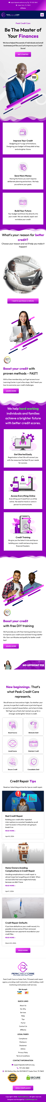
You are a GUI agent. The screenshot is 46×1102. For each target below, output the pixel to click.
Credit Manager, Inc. (31, 1099)
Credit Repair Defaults (16, 922)
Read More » (10, 831)
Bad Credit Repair (14, 816)
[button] (42, 14)
